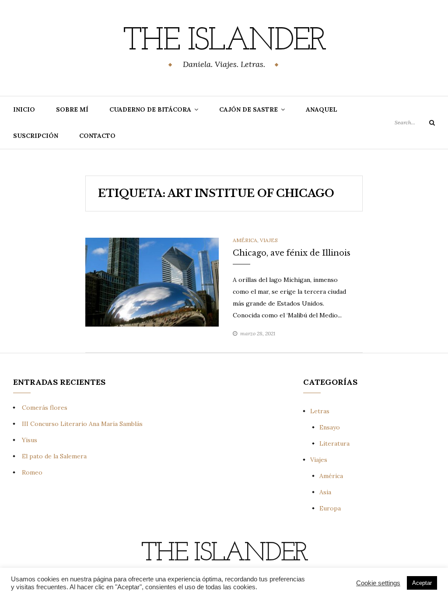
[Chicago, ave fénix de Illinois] (152, 281)
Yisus (29, 440)
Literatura (334, 443)
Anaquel (321, 109)
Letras (319, 411)
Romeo (32, 472)
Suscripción (35, 136)
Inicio (24, 109)
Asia (325, 492)
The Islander (224, 41)
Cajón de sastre (248, 109)
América (245, 240)
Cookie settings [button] (378, 583)
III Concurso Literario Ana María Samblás (82, 424)
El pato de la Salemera (54, 456)
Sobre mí (72, 109)
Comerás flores (44, 408)
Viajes (269, 240)
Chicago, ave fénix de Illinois (291, 253)
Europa (330, 508)
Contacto (97, 136)
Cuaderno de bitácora (150, 109)
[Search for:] (415, 122)
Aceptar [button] (422, 583)
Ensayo (329, 427)
